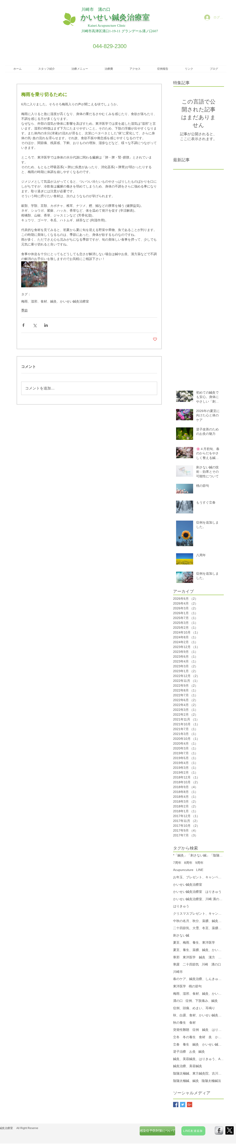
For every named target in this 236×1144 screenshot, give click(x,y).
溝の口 (178, 1001)
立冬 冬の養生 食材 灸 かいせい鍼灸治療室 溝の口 (198, 1037)
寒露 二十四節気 (186, 964)
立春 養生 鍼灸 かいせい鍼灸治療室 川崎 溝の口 (198, 1044)
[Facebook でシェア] (23, 325)
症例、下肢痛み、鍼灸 (202, 1001)
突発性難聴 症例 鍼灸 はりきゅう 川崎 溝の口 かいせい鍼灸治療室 (198, 1030)
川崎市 (178, 972)
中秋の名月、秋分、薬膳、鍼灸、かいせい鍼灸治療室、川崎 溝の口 (198, 921)
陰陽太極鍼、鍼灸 (186, 1081)
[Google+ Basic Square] (189, 1104)
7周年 (177, 862)
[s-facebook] (219, 1130)
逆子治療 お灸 (184, 1051)
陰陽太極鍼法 (211, 1081)
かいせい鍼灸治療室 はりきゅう (197, 891)
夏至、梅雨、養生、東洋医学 (194, 942)
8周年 (188, 862)
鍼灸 (201, 1051)
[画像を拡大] (34, 274)
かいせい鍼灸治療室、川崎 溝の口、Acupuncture (198, 899)
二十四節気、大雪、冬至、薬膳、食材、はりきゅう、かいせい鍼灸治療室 (198, 928)
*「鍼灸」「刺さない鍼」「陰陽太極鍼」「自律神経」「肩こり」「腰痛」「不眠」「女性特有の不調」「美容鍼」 (198, 855)
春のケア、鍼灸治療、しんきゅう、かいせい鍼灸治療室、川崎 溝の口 (198, 979)
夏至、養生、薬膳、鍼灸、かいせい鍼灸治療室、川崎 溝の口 (198, 950)
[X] (229, 1130)
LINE (199, 870)
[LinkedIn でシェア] (46, 325)
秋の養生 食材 (184, 1022)
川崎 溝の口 (211, 964)
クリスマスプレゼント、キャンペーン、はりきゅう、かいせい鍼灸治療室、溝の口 (198, 913)
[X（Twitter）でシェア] (34, 325)
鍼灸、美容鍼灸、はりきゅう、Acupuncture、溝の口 (198, 1059)
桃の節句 (195, 986)
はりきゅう (181, 906)
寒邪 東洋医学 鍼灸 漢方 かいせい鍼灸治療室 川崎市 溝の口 (198, 957)
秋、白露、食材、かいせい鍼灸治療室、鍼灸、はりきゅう (198, 1015)
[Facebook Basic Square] (175, 1104)
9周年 (199, 862)
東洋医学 (179, 986)
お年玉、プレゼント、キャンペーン (198, 877)
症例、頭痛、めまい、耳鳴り (194, 1008)
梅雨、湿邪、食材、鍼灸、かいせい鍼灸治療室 (55, 301)
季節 (24, 310)
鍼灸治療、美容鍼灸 (187, 1066)
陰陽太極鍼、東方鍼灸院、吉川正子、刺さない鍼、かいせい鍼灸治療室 (198, 1073)
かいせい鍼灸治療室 (187, 884)
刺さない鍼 (181, 935)
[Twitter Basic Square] (182, 1104)
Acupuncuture (183, 870)
